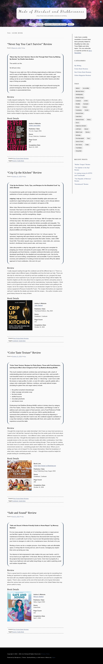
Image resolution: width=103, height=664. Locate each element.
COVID (86, 100)
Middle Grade (79, 132)
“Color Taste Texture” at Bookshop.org (45, 465)
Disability (78, 103)
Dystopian (85, 103)
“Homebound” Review (81, 184)
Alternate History (80, 91)
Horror (77, 122)
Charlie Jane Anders (35, 125)
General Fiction (79, 113)
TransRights (79, 147)
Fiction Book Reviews (81, 69)
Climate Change (79, 97)
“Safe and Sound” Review (22, 512)
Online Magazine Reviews (82, 75)
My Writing (77, 65)
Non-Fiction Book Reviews (21, 158)
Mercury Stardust (38, 596)
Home (32, 24)
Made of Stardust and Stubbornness (51, 11)
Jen (24, 48)
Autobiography (79, 94)
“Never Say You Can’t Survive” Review (29, 44)
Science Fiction (79, 141)
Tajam (53, 657)
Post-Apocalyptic (80, 138)
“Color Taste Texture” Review (24, 352)
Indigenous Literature (81, 125)
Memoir (86, 129)
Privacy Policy (45, 654)
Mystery (88, 132)
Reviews (39, 24)
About (70, 24)
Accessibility (86, 88)
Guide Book (20, 160)
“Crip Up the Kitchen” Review (24, 172)
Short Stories (79, 144)
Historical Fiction (80, 119)
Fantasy (85, 107)
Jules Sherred (39, 305)
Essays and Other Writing (55, 24)
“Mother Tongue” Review (82, 164)
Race (88, 138)
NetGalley (78, 135)
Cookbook (15, 340)
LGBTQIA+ (78, 129)
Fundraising (78, 110)
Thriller (87, 144)
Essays (14, 160)
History (89, 119)
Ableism (78, 88)
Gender (87, 110)
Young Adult (78, 151)
